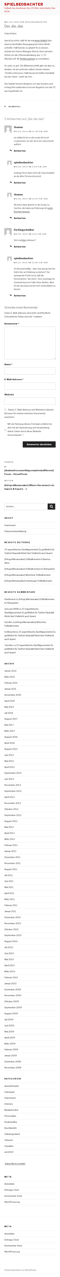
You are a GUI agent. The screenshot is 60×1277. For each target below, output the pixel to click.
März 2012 (9, 839)
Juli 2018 (8, 713)
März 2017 (9, 731)
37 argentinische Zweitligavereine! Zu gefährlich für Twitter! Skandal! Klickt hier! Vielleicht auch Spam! (29, 613)
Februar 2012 (11, 845)
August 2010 (11, 941)
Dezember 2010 (12, 917)
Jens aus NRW (11, 609)
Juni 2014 (9, 779)
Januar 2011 (10, 911)
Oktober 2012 (11, 809)
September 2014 (13, 773)
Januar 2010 (10, 983)
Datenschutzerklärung (15, 531)
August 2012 (10, 821)
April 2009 (9, 1037)
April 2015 (9, 767)
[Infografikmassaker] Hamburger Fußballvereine (28, 581)
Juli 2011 (8, 875)
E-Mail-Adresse (13, 379)
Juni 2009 (9, 1025)
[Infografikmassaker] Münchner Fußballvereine (27, 575)
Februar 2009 (11, 1049)
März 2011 (9, 899)
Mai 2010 (9, 959)
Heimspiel (14, 107)
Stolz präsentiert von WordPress (20, 1270)
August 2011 (10, 869)
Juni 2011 (9, 881)
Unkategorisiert (12, 1134)
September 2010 (13, 935)
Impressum (10, 525)
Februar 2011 (10, 905)
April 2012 (9, 833)
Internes (8, 1104)
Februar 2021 (11, 683)
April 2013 (9, 797)
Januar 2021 (10, 689)
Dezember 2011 (12, 857)
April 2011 (9, 893)
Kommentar (11, 323)
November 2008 (12, 1067)
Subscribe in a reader (15, 1163)
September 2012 (12, 815)
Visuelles (8, 1146)
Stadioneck (10, 599)
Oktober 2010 (11, 929)
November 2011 (12, 863)
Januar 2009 (10, 1055)
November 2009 (12, 995)
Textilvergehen (27, 58)
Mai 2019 (9, 707)
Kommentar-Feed (13, 1196)
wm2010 (8, 1152)
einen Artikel (41, 40)
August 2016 (11, 737)
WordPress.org (12, 1202)
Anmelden (9, 1184)
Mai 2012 (9, 827)
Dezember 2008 (12, 1061)
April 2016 (9, 743)
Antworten (20, 151)
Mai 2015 (9, 761)
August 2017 (10, 719)
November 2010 (12, 923)
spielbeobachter (23, 4)
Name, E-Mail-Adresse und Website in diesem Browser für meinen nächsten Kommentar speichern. (29, 413)
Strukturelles (10, 1122)
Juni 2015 (9, 755)
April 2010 (9, 965)
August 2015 (11, 749)
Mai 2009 (9, 1031)
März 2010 (9, 971)
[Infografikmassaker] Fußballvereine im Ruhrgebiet (29, 569)
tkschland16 (10, 1128)
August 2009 (11, 1013)
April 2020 (9, 701)
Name (8, 364)
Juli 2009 (8, 1019)
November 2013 (12, 785)
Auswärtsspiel (11, 1086)
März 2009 (9, 1043)
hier (24, 240)
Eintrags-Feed (11, 1190)
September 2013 (12, 791)
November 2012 (12, 803)
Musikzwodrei (11, 1110)
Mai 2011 (9, 887)
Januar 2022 (10, 671)
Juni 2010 (9, 953)
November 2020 (12, 695)
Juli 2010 (8, 947)
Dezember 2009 (12, 989)
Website (9, 394)
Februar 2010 (11, 977)
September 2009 (13, 1007)
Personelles (10, 1116)
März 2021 (9, 677)
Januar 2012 (10, 851)
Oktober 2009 (11, 1001)
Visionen (8, 1140)
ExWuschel (10, 632)
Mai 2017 (9, 725)
